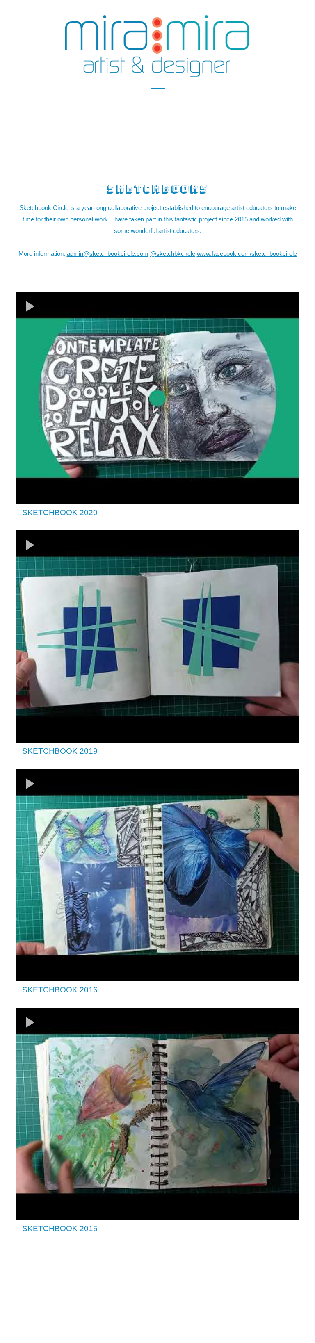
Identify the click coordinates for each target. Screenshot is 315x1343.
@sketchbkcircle (172, 253)
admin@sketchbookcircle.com (107, 253)
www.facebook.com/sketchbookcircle (247, 253)
